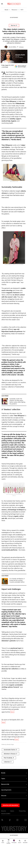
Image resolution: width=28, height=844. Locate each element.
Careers (12, 811)
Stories (13, 25)
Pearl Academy (8, 757)
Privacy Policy (22, 811)
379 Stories (21, 46)
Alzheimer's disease (10, 753)
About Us (3, 811)
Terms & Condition (5, 813)
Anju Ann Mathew (12, 47)
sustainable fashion (10, 749)
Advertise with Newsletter (10, 805)
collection (7, 762)
